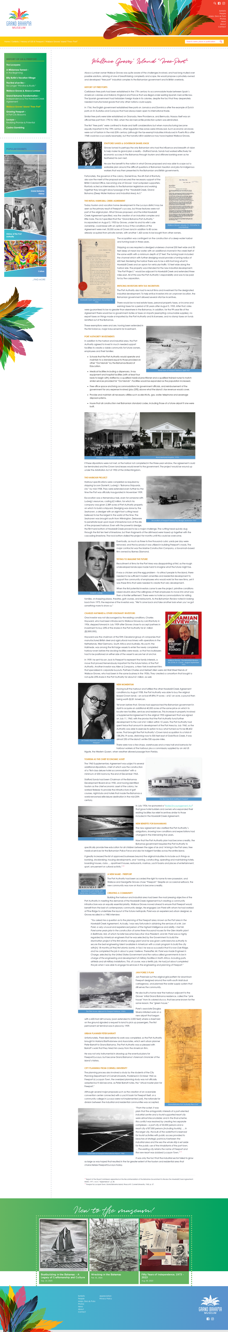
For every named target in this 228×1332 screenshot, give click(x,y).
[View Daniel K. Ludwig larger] (96, 566)
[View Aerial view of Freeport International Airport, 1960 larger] (106, 1130)
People (223, 13)
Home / (8, 41)
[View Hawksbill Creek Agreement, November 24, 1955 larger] (96, 268)
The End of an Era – (21, 84)
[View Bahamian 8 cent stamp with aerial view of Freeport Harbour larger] (92, 881)
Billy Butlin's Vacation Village (20, 77)
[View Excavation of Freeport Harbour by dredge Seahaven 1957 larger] (174, 497)
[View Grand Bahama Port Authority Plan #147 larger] (183, 1056)
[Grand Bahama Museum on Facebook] (219, 3)
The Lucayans (13, 64)
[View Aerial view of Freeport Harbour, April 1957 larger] (174, 347)
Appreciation (105, 1296)
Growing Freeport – (16, 113)
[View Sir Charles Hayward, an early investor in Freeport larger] (96, 711)
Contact (222, 27)
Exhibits (222, 11)
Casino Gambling (15, 127)
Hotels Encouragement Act (178, 805)
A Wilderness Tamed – (17, 71)
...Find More (38, 279)
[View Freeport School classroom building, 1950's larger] (112, 434)
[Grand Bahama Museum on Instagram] (223, 3)
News (223, 21)
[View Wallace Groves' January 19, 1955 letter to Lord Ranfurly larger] (183, 200)
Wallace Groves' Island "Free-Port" (61, 41)
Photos (223, 19)
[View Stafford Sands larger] (90, 154)
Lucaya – (20, 121)
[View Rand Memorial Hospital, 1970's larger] (167, 434)
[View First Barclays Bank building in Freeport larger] (174, 777)
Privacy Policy (105, 1298)
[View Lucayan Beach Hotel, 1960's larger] (106, 821)
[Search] (221, 41)
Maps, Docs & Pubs (217, 16)
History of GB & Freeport (32, 41)
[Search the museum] (215, 3)
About (223, 24)
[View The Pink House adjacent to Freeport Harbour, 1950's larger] (106, 990)
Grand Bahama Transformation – (25, 98)
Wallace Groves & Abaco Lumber (23, 90)
